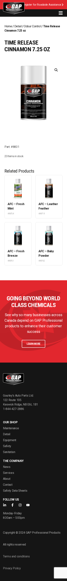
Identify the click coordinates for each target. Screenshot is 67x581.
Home (8, 26)
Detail (18, 26)
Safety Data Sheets (15, 490)
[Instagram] (20, 505)
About (6, 479)
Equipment (9, 440)
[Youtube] (28, 505)
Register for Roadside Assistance (42, 4)
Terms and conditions (16, 556)
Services (8, 473)
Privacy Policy (12, 568)
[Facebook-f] (12, 505)
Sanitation (9, 452)
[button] (56, 70)
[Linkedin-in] (4, 505)
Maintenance (11, 428)
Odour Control (32, 26)
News (6, 467)
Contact (7, 484)
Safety (7, 446)
